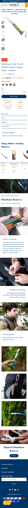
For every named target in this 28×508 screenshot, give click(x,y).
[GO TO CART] (26, 4)
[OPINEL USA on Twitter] (10, 490)
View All (14, 455)
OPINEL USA (14, 494)
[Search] (23, 5)
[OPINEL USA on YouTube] (15, 490)
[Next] (25, 26)
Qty (2, 89)
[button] (14, 114)
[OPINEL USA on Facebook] (12, 490)
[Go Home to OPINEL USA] (14, 4)
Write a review (18, 135)
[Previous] (7, 26)
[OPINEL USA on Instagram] (18, 490)
